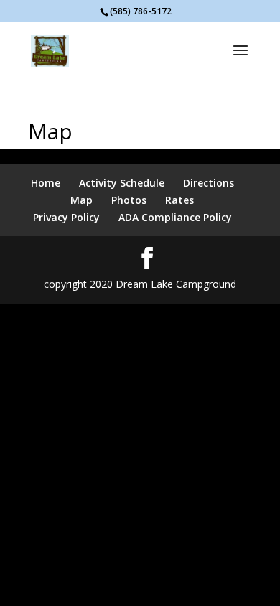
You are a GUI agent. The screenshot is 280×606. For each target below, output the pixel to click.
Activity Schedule (121, 183)
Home (45, 183)
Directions (208, 183)
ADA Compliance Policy (175, 217)
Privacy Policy (66, 217)
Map (81, 200)
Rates (179, 200)
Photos (128, 200)
